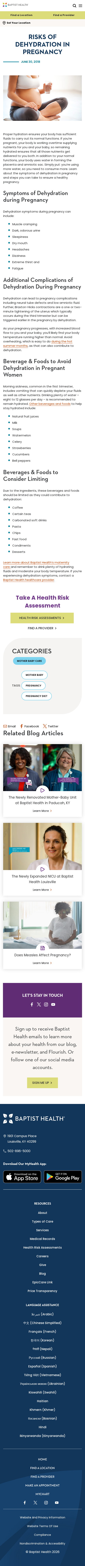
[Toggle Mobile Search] (74, 5)
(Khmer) (42, 1410)
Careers (42, 1256)
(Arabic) (42, 1314)
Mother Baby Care (29, 661)
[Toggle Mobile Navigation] (80, 5)
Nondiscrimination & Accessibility (42, 1543)
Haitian (42, 1401)
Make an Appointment (42, 1485)
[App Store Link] (22, 1176)
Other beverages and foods (50, 404)
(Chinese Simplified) (42, 1323)
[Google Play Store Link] (63, 1176)
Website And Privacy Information (42, 1517)
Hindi (42, 1427)
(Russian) (42, 1358)
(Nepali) (43, 1349)
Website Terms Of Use (42, 1526)
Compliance (42, 1535)
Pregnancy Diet (36, 696)
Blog (42, 1274)
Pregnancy (33, 685)
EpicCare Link (42, 1282)
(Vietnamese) (42, 1375)
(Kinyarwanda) (42, 1436)
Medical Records (42, 1239)
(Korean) (42, 1340)
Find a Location (21, 15)
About (42, 1213)
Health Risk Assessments (40, 618)
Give (42, 1265)
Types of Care (42, 1221)
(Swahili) (43, 1392)
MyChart (43, 1494)
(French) (42, 1332)
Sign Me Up (40, 1083)
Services (42, 1230)
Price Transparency (42, 1291)
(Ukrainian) (42, 1384)
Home (42, 1459)
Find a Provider (64, 15)
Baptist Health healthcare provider (28, 580)
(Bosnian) (42, 1418)
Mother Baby (34, 675)
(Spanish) (42, 1366)
